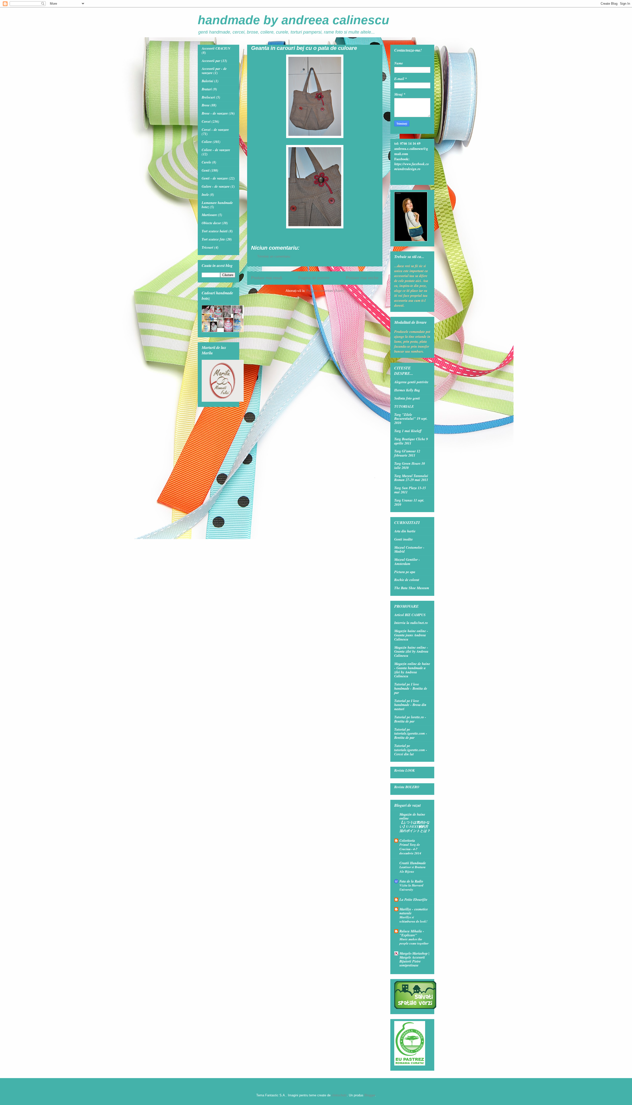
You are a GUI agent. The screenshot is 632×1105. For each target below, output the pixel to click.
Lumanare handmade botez (217, 204)
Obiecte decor (211, 223)
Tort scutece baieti (215, 231)
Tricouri (207, 247)
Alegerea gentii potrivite (411, 382)
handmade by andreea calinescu (293, 20)
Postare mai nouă (266, 278)
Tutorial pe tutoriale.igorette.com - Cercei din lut (410, 750)
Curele (206, 162)
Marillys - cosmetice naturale (413, 911)
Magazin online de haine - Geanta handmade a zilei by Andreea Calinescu (412, 670)
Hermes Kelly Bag (407, 390)
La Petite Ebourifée (413, 899)
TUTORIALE (404, 406)
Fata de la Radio (411, 881)
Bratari (207, 89)
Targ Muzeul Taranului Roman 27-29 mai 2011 (411, 477)
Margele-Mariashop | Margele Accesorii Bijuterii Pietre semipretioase (414, 959)
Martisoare (209, 214)
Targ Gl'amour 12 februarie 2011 (407, 453)
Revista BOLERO (406, 786)
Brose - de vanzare (215, 113)
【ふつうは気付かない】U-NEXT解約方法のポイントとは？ (414, 826)
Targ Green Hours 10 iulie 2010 (409, 465)
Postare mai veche (362, 278)
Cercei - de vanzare (215, 129)
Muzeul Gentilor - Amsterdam (407, 561)
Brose (206, 105)
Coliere (207, 141)
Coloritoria (407, 840)
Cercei (206, 121)
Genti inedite (403, 539)
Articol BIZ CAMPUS (410, 614)
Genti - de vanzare (215, 178)
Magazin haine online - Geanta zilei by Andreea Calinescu (411, 651)
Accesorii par (211, 60)
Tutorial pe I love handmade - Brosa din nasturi (410, 705)
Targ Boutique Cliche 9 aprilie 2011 (411, 441)
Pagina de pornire (314, 278)
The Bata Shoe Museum (411, 587)
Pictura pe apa (404, 571)
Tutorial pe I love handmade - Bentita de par (410, 688)
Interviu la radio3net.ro (411, 622)
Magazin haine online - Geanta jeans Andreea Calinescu (411, 635)
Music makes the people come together (414, 941)
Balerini (207, 81)
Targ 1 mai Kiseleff (408, 430)
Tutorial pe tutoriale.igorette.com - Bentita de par (410, 733)
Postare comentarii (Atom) (325, 291)
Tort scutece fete (213, 239)
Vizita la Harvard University (411, 887)
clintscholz (339, 1095)
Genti (206, 170)
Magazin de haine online (412, 816)
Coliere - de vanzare (216, 149)
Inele (205, 194)
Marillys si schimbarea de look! (413, 919)
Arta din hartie (404, 531)
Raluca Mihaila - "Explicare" (411, 933)
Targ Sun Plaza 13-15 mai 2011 (410, 490)
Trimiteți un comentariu (273, 256)
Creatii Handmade (412, 863)
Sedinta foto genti (407, 398)
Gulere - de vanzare (216, 186)
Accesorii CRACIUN (216, 48)
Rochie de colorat (406, 579)
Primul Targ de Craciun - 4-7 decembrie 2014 (410, 848)
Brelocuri (208, 97)
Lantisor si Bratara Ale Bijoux (412, 869)
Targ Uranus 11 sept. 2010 (409, 502)
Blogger (369, 1095)
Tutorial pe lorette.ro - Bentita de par (410, 719)
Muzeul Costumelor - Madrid (409, 549)
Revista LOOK (404, 770)
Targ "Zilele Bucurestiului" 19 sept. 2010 (411, 418)
